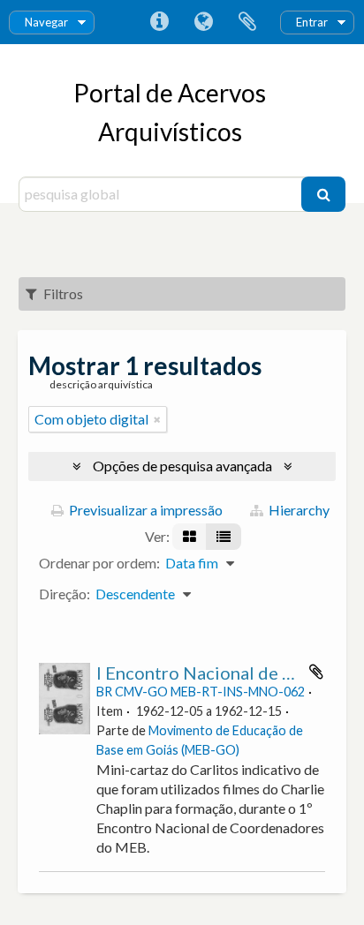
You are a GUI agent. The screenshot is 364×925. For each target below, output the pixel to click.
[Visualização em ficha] (189, 536)
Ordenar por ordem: (99, 562)
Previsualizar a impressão (144, 509)
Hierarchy (298, 509)
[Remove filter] (157, 419)
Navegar (46, 22)
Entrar (312, 22)
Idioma (203, 22)
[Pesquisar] (323, 194)
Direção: (64, 593)
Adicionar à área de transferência (316, 672)
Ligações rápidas (159, 22)
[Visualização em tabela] (223, 536)
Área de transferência (247, 22)
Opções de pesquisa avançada (182, 465)
